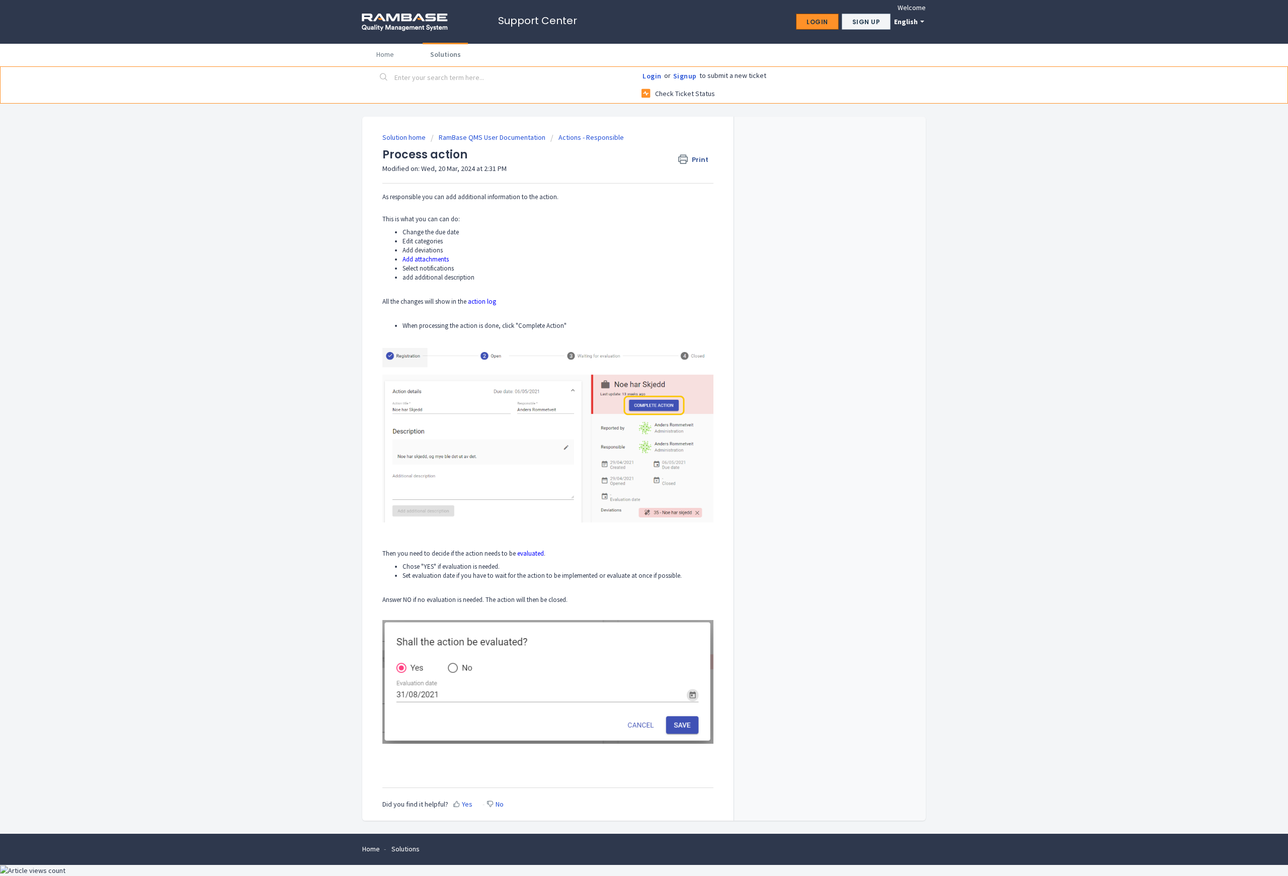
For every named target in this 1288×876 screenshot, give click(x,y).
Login (652, 75)
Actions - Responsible (591, 137)
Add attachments (426, 259)
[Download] (625, 312)
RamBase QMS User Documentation (492, 137)
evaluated (530, 553)
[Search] (383, 78)
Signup (685, 75)
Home (385, 54)
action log (482, 301)
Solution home (404, 137)
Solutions (445, 54)
